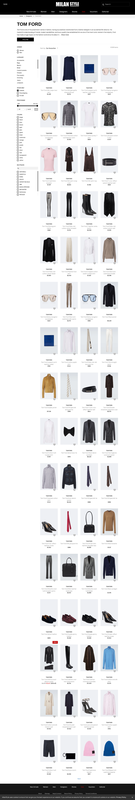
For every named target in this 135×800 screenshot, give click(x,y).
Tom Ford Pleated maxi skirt (69, 273)
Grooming (20, 78)
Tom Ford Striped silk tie (89, 498)
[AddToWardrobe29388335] (94, 444)
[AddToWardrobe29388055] (54, 490)
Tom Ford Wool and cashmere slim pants (69, 318)
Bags (18, 63)
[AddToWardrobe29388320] (114, 444)
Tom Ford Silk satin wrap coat (69, 182)
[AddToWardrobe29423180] (54, 354)
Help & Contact (57, 793)
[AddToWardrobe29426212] (94, 127)
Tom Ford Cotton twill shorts (49, 771)
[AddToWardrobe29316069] (54, 716)
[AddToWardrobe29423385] (114, 308)
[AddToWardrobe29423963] (94, 263)
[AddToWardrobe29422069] (74, 354)
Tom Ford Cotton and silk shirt (109, 680)
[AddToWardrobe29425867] (54, 263)
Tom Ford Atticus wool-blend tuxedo (49, 680)
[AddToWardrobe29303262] (74, 762)
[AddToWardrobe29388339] (54, 444)
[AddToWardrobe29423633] (74, 308)
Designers (29, 16)
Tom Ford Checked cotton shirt (49, 499)
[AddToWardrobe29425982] (114, 172)
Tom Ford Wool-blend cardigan (89, 454)
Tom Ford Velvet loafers (49, 634)
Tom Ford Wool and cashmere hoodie (109, 273)
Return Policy (68, 793)
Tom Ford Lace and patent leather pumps (89, 726)
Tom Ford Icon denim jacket (69, 499)
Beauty (19, 65)
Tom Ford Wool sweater (109, 543)
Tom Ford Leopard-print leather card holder (89, 91)
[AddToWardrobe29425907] (94, 218)
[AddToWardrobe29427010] (74, 127)
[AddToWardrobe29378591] (94, 490)
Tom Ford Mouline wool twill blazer (89, 590)
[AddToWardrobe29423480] (94, 308)
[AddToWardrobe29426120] (54, 172)
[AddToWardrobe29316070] (114, 671)
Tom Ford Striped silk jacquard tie (69, 408)
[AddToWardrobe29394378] (94, 399)
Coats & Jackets (21, 70)
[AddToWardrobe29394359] (114, 399)
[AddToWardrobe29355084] (114, 535)
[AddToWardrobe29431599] (54, 82)
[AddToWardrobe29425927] (74, 218)
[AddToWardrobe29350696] (114, 626)
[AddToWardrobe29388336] (74, 444)
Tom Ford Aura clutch (69, 770)
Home (21, 16)
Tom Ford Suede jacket (49, 407)
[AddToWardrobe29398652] (54, 399)
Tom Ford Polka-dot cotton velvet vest (109, 227)
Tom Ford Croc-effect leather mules (49, 544)
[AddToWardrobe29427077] (54, 127)
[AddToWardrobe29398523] (74, 399)
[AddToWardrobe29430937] (74, 82)
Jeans (18, 80)
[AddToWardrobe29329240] (54, 671)
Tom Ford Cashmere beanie (89, 771)
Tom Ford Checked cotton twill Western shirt (69, 137)
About (40, 793)
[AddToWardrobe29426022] (94, 172)
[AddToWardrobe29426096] (74, 172)
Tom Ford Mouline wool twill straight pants (49, 590)
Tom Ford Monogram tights (49, 227)
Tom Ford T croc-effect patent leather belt (109, 182)
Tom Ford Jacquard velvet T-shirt (109, 137)
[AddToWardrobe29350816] (74, 626)
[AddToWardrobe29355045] (54, 580)
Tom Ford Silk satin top (89, 181)
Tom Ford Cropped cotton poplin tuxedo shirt (89, 273)
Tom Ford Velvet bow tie (69, 453)
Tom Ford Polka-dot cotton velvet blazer (49, 273)
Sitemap (47, 793)
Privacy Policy (79, 793)
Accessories (20, 60)
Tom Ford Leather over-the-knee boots (69, 680)
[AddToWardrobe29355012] (74, 580)
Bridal (18, 68)
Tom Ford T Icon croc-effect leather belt (89, 408)
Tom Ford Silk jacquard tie (69, 543)
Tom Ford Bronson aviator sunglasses (48, 137)
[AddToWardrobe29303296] (54, 762)
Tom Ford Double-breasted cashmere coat (109, 408)
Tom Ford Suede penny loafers (69, 635)
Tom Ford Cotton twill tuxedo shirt (49, 454)
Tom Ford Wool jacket (109, 317)
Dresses (19, 73)
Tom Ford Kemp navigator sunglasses (109, 91)
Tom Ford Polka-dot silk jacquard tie (89, 363)
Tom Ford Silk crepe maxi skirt (49, 91)
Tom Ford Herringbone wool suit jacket (109, 454)
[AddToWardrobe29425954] (54, 218)
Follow (25, 40)
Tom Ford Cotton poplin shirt (69, 363)
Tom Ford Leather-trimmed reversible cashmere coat (89, 681)
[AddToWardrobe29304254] (94, 716)
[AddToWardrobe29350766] (94, 626)
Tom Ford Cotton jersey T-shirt (89, 137)
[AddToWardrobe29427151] (114, 82)
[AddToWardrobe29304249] (114, 716)
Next (79, 779)
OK (36, 109)
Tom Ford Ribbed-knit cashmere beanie (109, 771)
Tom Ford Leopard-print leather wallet (49, 363)
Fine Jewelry (20, 75)
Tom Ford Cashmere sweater (49, 182)
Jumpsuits (20, 83)
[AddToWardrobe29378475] (54, 535)
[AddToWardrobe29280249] (114, 762)
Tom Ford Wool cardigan (109, 589)
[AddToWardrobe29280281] (94, 762)
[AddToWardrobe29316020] (74, 716)
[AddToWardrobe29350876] (54, 626)
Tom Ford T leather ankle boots (89, 227)
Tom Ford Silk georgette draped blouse (69, 91)
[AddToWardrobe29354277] (94, 580)
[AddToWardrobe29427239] (94, 82)
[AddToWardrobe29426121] (114, 127)
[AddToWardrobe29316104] (94, 671)
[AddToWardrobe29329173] (74, 671)
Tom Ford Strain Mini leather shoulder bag (89, 544)
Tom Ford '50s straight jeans (109, 363)
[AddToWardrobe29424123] (74, 263)
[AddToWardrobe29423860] (114, 263)
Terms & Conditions (91, 793)
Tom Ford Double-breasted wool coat (69, 726)
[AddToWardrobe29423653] (54, 308)
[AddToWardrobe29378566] (114, 490)
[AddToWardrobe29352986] (114, 580)
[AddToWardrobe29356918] (94, 535)
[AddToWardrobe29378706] (74, 490)
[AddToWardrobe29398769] (114, 354)
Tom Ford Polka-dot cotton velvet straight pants (69, 228)
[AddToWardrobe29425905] (114, 218)
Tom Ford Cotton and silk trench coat (49, 726)
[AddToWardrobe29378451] (74, 535)
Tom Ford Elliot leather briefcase (69, 590)
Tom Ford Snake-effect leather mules (109, 635)
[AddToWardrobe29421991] (94, 354)
